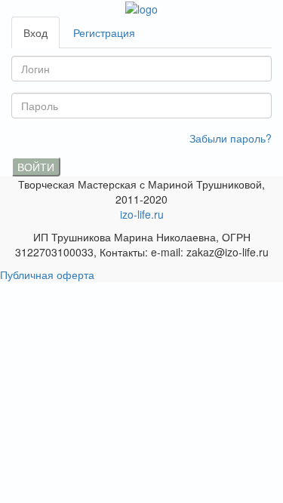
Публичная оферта (47, 274)
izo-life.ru (142, 214)
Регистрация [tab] (104, 32)
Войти (35, 166)
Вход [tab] (35, 32)
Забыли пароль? (230, 138)
